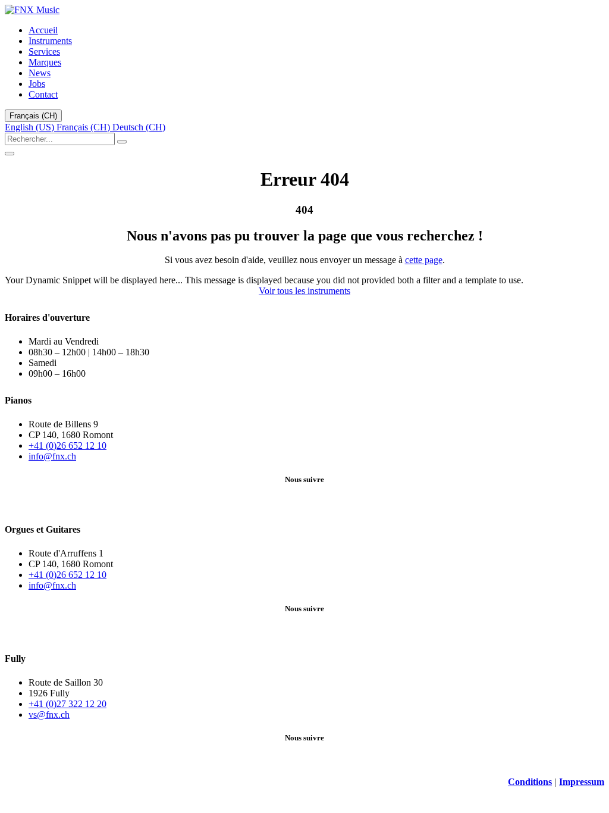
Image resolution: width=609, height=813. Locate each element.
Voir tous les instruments (304, 291)
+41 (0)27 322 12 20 (67, 704)
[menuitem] (43, 30)
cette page (423, 260)
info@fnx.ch (52, 456)
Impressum (581, 782)
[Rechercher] (122, 141)
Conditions (530, 782)
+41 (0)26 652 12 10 (67, 445)
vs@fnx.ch (49, 714)
